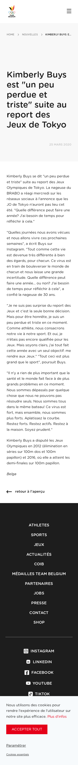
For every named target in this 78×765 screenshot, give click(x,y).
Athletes (39, 525)
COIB (39, 564)
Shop (39, 622)
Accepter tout (27, 729)
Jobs (39, 593)
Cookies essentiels (17, 754)
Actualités (39, 555)
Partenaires (39, 584)
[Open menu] (69, 11)
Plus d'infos (57, 716)
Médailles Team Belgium (39, 574)
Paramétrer (16, 745)
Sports (39, 535)
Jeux (39, 545)
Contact (38, 613)
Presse (39, 603)
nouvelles (30, 34)
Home (10, 34)
